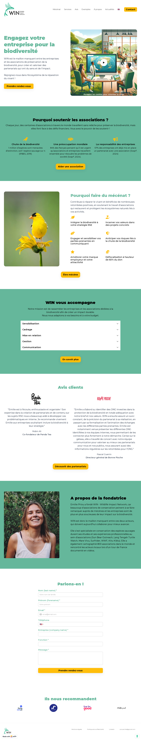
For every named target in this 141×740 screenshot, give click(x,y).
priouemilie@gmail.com (127, 729)
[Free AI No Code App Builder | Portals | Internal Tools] (9, 736)
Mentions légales (76, 729)
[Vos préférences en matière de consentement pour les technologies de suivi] (137, 736)
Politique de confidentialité (95, 729)
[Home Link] (14, 9)
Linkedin (111, 729)
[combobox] (41, 624)
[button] (70, 324)
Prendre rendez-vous (70, 670)
